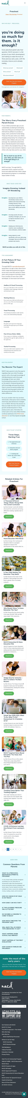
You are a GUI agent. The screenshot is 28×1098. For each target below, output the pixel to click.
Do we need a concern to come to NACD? (11, 915)
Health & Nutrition (7, 1080)
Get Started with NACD (8, 1025)
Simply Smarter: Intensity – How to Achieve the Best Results (13, 679)
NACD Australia (7, 1042)
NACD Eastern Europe (9, 1044)
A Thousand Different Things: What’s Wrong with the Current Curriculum (13, 503)
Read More (9, 516)
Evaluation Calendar (7, 1052)
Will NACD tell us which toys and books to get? (11, 928)
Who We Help (6, 1032)
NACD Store (5, 1064)
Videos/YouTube (6, 1050)
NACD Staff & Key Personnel (11, 1037)
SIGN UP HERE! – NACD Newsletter (12, 1061)
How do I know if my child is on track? (12, 897)
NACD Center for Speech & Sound (11, 1078)
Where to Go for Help (8, 1039)
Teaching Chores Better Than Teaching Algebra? (14, 791)
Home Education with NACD (13, 539)
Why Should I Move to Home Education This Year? (14, 609)
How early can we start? (12, 903)
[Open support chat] (24, 1094)
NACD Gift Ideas (6, 1068)
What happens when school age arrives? (10, 934)
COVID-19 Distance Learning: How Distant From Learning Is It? (14, 828)
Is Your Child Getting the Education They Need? (12, 573)
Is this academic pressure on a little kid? (12, 908)
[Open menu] (24, 3)
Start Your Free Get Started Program (14, 82)
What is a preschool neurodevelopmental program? (10, 874)
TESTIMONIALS (6, 1047)
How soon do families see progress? (12, 947)
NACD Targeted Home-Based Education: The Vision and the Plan (14, 755)
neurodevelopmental (18, 266)
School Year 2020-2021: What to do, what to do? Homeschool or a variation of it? (14, 718)
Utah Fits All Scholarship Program (11, 1059)
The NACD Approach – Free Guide (11, 1029)
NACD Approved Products (9, 1071)
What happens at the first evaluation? (12, 941)
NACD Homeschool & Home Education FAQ (13, 643)
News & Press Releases (9, 1082)
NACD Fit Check (6, 1027)
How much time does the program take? (11, 921)
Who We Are (5, 1034)
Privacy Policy (6, 1054)
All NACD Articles (7, 1085)
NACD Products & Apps (8, 1066)
